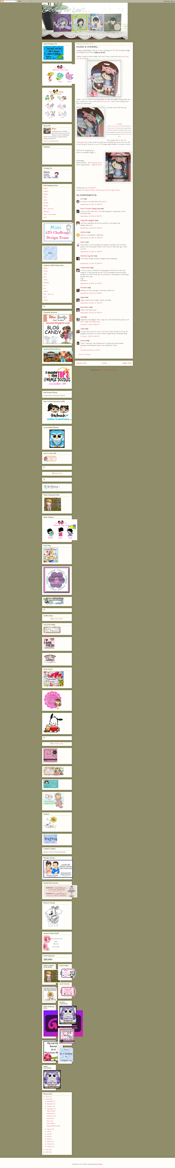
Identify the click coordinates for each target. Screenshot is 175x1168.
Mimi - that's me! (48, 209)
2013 (47, 1097)
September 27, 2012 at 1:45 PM (91, 252)
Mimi (55, 129)
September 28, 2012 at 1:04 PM (91, 283)
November (50, 1104)
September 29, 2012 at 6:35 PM (91, 313)
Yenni (45, 217)
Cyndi (82, 297)
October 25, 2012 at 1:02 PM (90, 350)
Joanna (45, 280)
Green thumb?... (51, 1123)
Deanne (45, 194)
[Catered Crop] (57, 473)
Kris (44, 288)
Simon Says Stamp (113, 190)
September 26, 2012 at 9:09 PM (91, 216)
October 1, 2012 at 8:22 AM (90, 336)
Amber (45, 188)
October (49, 1106)
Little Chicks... (51, 1118)
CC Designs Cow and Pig (116, 126)
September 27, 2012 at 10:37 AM (91, 238)
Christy (45, 271)
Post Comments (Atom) (108, 370)
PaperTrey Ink (101, 190)
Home (104, 363)
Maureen (83, 288)
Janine (45, 200)
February (49, 1144)
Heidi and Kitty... (51, 1113)
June (48, 1134)
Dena (44, 277)
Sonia (45, 297)
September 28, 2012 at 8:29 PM (91, 293)
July (48, 1131)
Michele (45, 206)
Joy (81, 317)
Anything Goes (96, 165)
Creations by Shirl (86, 256)
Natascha (46, 211)
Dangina (45, 191)
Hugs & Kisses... (51, 1111)
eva (81, 199)
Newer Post (81, 363)
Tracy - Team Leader (49, 214)
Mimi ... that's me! (48, 294)
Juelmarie (46, 282)
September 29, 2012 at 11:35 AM (91, 303)
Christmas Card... (51, 1116)
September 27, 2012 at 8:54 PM (91, 263)
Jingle (82, 329)
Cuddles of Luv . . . (66, 10)
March (49, 1141)
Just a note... (50, 1121)
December (50, 1101)
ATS (83, 190)
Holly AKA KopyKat (87, 220)
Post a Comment (85, 354)
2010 (47, 1152)
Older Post (127, 363)
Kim (44, 285)
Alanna (45, 268)
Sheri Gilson (84, 307)
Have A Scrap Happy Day (90, 209)
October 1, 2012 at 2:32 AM (90, 325)
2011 (47, 1149)
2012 (47, 1099)
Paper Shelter (90, 190)
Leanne (83, 341)
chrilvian (83, 232)
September (50, 1109)
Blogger (100, 1164)
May (48, 1136)
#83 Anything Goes (95, 163)
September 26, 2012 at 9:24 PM (91, 228)
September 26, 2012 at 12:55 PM (91, 204)
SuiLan (82, 242)
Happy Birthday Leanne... (54, 1126)
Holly (44, 197)
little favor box (105, 101)
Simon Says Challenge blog (90, 322)
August (49, 1129)
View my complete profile (51, 141)
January (49, 1146)
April (48, 1139)
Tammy (45, 300)
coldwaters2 (85, 268)
